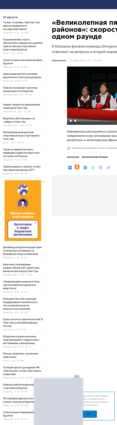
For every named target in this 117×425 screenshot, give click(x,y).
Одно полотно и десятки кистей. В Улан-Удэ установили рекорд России (23, 323)
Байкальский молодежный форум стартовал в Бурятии (22, 386)
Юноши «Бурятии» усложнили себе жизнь (20, 355)
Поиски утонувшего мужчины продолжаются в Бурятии (20, 89)
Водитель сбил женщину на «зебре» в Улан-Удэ (19, 120)
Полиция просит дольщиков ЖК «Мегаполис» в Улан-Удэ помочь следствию (22, 371)
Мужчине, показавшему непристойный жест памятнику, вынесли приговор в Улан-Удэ (21, 268)
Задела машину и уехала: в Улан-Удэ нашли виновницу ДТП (22, 168)
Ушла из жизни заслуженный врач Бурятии (23, 61)
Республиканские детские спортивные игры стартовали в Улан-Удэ (21, 136)
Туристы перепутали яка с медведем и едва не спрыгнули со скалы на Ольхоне (21, 153)
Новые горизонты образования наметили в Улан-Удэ (21, 106)
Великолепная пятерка (95, 157)
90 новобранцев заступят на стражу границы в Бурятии (20, 400)
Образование (59, 60)
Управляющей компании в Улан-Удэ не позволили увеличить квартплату (21, 285)
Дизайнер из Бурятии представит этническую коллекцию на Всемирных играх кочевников (22, 251)
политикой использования (97, 402)
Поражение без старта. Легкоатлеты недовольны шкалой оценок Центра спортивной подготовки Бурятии (23, 44)
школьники (73, 157)
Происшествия (10, 94)
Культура (7, 329)
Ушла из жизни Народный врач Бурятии (21, 414)
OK (88, 414)
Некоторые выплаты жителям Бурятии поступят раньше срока (22, 75)
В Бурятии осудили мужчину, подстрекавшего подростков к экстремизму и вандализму (21, 340)
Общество (8, 32)
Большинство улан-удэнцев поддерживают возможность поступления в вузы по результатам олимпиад (20, 303)
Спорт (6, 53)
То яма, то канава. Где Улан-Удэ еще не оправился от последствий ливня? (21, 26)
